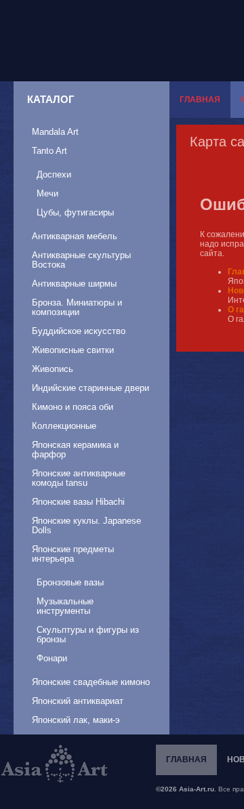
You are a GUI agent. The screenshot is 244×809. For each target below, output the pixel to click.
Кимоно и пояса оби (72, 407)
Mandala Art (55, 132)
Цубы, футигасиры (75, 212)
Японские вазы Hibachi (78, 502)
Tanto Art (49, 151)
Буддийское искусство (78, 331)
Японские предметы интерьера (73, 554)
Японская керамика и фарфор (75, 449)
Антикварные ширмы (74, 283)
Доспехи (54, 174)
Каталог (51, 99)
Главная (200, 99)
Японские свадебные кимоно (91, 682)
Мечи (47, 193)
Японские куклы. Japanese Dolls (86, 525)
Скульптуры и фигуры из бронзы (88, 634)
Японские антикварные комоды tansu (78, 478)
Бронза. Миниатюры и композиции (77, 307)
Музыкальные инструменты (65, 606)
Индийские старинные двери (90, 388)
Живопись (52, 369)
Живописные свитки (73, 350)
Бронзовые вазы (70, 582)
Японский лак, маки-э (76, 720)
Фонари (52, 658)
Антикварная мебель (74, 236)
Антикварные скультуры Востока (81, 260)
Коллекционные (64, 426)
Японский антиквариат (77, 701)
